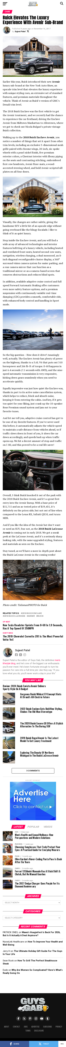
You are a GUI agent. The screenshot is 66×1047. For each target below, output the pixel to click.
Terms (28, 1030)
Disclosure (39, 1030)
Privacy (59, 1026)
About (6, 1026)
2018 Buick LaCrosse (14, 616)
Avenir (31, 616)
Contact (16, 1026)
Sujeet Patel (20, 31)
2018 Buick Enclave (32, 613)
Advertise (35, 1026)
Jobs (26, 1026)
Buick (40, 616)
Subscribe (47, 1026)
